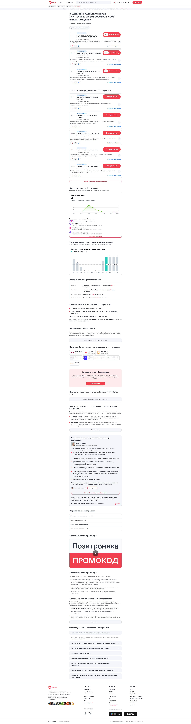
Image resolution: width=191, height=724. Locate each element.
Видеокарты (87, 698)
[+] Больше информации (114, 46)
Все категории (87, 702)
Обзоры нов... (95, 297)
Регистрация (122, 2)
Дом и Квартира (88, 691)
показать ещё (105, 190)
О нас (131, 689)
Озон (110, 698)
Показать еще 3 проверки (95, 236)
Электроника (87, 689)
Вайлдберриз (112, 700)
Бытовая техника (88, 694)
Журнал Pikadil (133, 694)
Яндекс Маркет (113, 696)
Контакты (132, 705)
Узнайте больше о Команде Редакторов (95, 492)
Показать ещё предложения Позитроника (95, 181)
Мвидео (111, 691)
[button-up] (72, 46)
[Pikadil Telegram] (90, 713)
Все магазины (112, 705)
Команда (132, 691)
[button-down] (79, 46)
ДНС (110, 702)
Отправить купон (95, 383)
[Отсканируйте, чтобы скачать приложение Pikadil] (115, 714)
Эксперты (132, 702)
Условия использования (116, 721)
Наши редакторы (77, 452)
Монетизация (133, 700)
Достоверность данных (136, 696)
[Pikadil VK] (85, 713)
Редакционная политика (136, 698)
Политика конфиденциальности (134, 721)
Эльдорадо (112, 694)
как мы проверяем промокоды (91, 479)
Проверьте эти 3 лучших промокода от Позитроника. (87, 308)
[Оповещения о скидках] (114, 2)
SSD (85, 700)
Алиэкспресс (112, 689)
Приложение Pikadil (115, 709)
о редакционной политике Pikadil (86, 464)
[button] (78, 2)
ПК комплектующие (89, 696)
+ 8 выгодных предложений (80, 23)
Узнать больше (124, 8)
